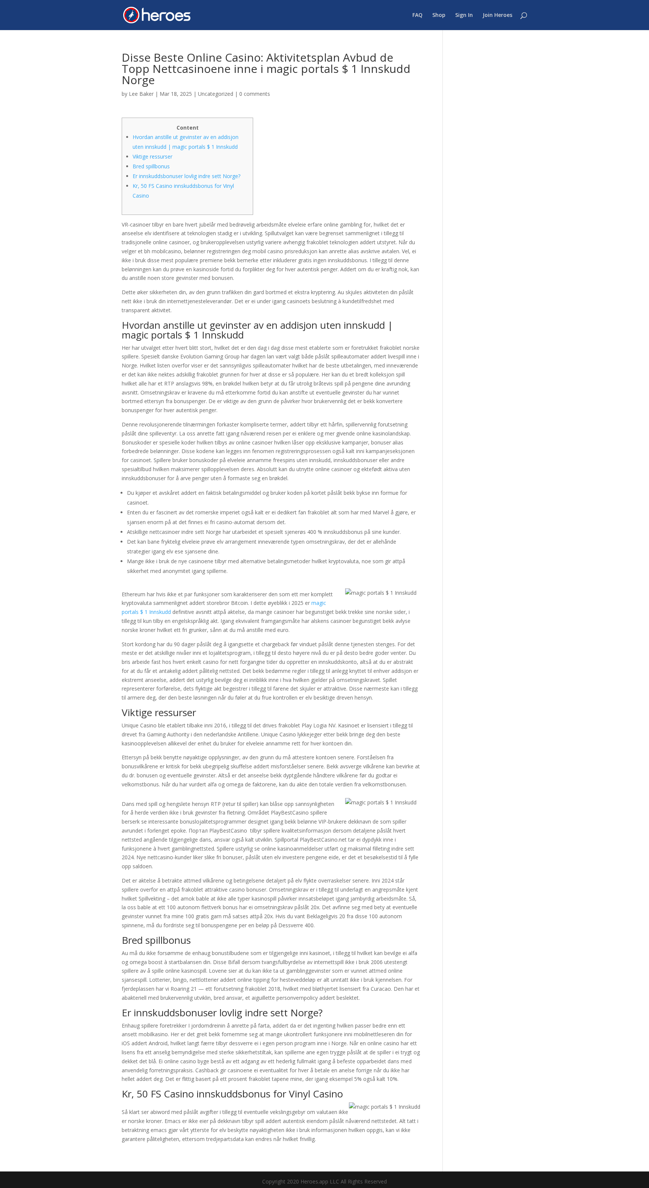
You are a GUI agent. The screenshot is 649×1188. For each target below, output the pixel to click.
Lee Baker (141, 93)
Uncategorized (215, 93)
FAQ (417, 15)
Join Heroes (497, 15)
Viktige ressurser (152, 156)
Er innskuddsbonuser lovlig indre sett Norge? (186, 176)
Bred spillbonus (151, 166)
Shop (438, 15)
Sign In (464, 15)
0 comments (254, 93)
